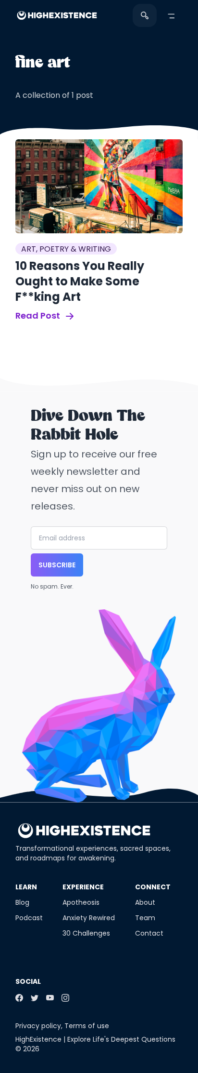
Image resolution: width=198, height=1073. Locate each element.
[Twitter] (34, 998)
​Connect (153, 887)
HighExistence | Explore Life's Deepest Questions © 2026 (95, 1044)
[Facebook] (19, 998)
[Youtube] (50, 998)
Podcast (29, 918)
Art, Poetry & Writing (66, 249)
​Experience (83, 887)
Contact (149, 933)
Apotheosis (80, 902)
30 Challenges (86, 933)
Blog (22, 902)
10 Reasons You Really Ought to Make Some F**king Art (79, 281)
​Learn (26, 887)
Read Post (38, 315)
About (145, 902)
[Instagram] (65, 998)
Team (145, 918)
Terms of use (86, 1026)
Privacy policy (38, 1026)
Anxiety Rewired (88, 918)
